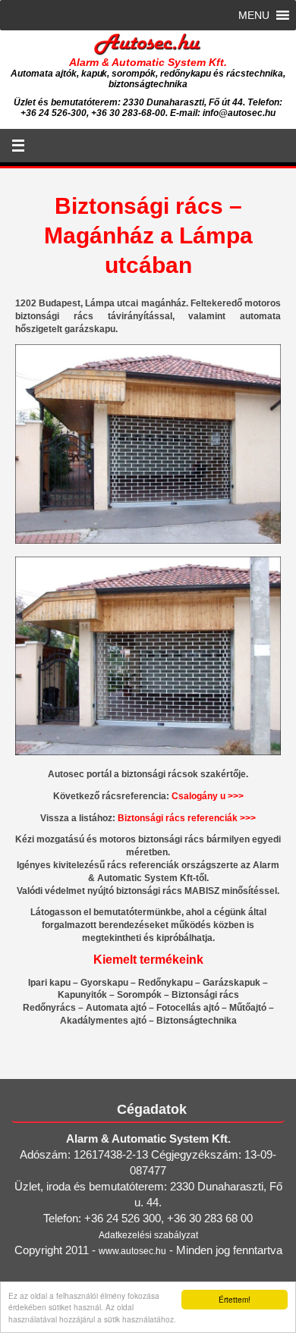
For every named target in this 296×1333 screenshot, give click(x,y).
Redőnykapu (165, 982)
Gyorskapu (104, 982)
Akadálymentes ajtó (103, 1020)
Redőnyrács (49, 1007)
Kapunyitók (82, 995)
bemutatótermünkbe (137, 912)
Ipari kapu (49, 982)
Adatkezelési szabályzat (148, 1235)
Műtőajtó (247, 1007)
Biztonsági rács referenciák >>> (187, 818)
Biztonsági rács (205, 995)
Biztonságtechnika (196, 1020)
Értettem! (234, 1299)
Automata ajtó (116, 1007)
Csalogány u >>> (208, 796)
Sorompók (139, 995)
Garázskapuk (231, 982)
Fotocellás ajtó (187, 1007)
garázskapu (90, 329)
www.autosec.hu (132, 1251)
